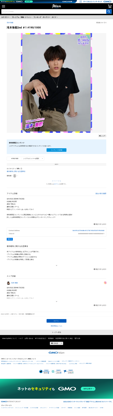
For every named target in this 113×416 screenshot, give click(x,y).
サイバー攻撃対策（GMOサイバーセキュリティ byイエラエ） (28, 363)
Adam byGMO (5, 314)
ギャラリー (46, 17)
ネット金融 (77, 407)
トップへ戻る (56, 332)
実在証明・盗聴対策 (6, 363)
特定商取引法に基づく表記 (64, 338)
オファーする (56, 181)
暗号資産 (84, 407)
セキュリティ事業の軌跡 (85, 363)
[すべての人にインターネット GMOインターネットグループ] (97, 1)
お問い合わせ (29, 338)
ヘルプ (21, 338)
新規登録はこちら (56, 326)
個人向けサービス (93, 407)
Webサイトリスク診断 (53, 361)
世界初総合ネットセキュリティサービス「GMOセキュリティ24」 (17, 361)
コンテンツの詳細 (56, 150)
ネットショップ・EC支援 (21, 407)
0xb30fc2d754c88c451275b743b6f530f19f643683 (88, 230)
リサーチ (63, 407)
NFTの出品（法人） (40, 338)
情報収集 (70, 407)
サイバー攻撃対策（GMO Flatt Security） (56, 363)
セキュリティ (43, 407)
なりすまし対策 (73, 363)
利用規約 (51, 338)
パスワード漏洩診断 (41, 361)
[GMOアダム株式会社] (56, 353)
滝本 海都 (10, 22)
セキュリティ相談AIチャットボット (70, 361)
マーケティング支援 (54, 407)
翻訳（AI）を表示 (101, 224)
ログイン (56, 184)
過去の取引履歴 (100, 193)
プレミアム (15, 17)
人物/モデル (13, 314)
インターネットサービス (7, 407)
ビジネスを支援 (34, 407)
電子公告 (77, 338)
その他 (101, 407)
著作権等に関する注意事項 (16, 171)
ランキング (37, 17)
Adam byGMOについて (9, 338)
